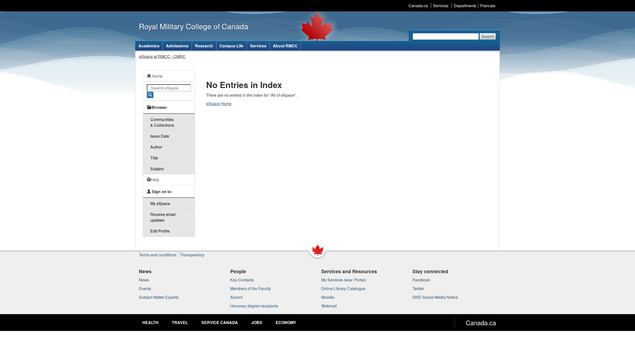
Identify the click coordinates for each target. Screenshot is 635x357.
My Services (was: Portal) (343, 280)
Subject (157, 169)
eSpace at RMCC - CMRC (162, 56)
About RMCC (285, 46)
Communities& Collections (162, 122)
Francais (487, 5)
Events (145, 288)
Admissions (177, 46)
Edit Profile (160, 231)
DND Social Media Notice (435, 297)
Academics (148, 46)
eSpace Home (218, 103)
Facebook (421, 280)
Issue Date (159, 136)
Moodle (327, 297)
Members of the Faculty (250, 288)
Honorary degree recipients (254, 306)
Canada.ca (418, 5)
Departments (465, 5)
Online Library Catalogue (343, 288)
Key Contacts (242, 280)
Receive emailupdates (163, 217)
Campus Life (231, 46)
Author (156, 147)
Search (487, 36)
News (144, 280)
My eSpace (160, 203)
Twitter (418, 288)
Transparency (192, 255)
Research (204, 46)
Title (154, 158)
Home (156, 76)
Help (155, 179)
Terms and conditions (157, 255)
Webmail (329, 306)
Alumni (236, 297)
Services (440, 5)
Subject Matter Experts (159, 297)
